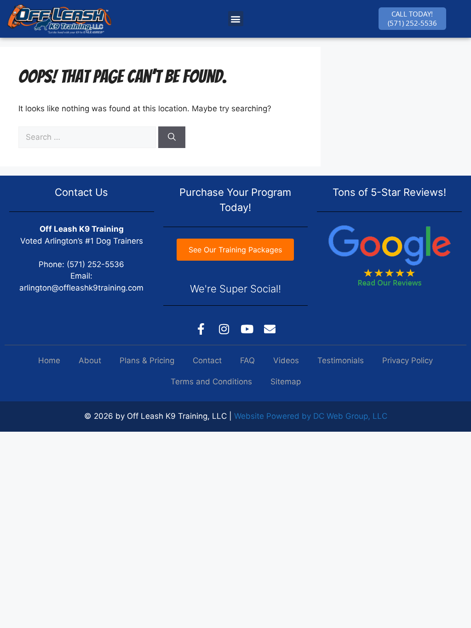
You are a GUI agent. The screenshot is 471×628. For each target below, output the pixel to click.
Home (49, 360)
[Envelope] (269, 328)
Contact (207, 360)
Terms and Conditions (211, 381)
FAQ (247, 360)
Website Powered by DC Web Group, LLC (310, 416)
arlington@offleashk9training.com (81, 287)
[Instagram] (224, 328)
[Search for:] (88, 137)
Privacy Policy (407, 360)
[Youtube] (247, 328)
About (90, 360)
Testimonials (340, 360)
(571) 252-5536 (95, 264)
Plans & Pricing (147, 360)
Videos (286, 360)
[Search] (171, 137)
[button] (235, 18)
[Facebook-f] (201, 328)
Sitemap (285, 381)
